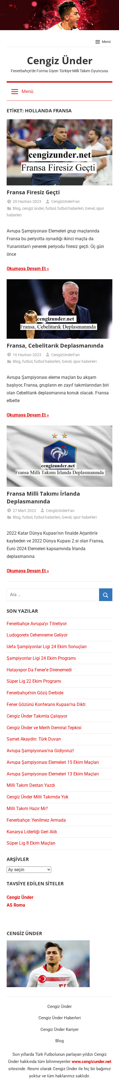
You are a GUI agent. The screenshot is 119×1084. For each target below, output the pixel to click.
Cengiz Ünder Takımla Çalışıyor (37, 716)
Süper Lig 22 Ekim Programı (34, 681)
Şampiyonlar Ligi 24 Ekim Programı (41, 658)
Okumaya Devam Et (26, 268)
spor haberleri (85, 361)
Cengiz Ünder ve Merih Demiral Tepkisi (44, 727)
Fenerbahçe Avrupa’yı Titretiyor (37, 623)
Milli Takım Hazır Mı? (27, 808)
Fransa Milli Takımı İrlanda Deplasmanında (43, 497)
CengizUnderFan (65, 201)
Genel (90, 208)
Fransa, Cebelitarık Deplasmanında (55, 345)
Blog (16, 208)
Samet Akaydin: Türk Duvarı (34, 739)
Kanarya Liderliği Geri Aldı (32, 831)
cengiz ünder (33, 208)
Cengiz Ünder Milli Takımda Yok (37, 797)
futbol (50, 208)
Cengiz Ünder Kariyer (59, 1029)
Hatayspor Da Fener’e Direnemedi (39, 669)
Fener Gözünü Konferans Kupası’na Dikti (46, 704)
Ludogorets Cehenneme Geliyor (37, 635)
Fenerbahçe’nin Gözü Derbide (35, 692)
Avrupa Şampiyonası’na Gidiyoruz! (40, 750)
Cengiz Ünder (59, 60)
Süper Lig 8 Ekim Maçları (31, 843)
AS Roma (16, 905)
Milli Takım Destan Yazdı (31, 785)
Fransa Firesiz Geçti (33, 192)
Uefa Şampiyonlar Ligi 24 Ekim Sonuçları (47, 646)
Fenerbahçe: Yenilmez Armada (36, 820)
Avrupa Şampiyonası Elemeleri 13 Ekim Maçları (53, 774)
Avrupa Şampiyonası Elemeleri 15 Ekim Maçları (53, 762)
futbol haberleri (70, 208)
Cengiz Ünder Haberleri (59, 1017)
